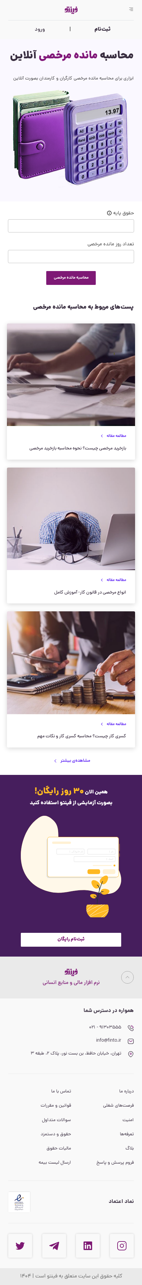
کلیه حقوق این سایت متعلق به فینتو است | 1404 (71, 1276)
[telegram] (54, 1246)
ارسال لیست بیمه (55, 1162)
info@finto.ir (108, 1040)
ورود (40, 30)
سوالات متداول (56, 1120)
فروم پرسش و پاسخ (115, 1162)
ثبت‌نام (102, 29)
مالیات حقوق (59, 1148)
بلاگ (129, 1148)
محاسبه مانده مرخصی (71, 278)
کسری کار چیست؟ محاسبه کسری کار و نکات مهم (81, 736)
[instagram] (122, 1246)
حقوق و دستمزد (56, 1134)
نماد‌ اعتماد (121, 1202)
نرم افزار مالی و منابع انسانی (71, 983)
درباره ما (126, 1091)
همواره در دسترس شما (109, 1011)
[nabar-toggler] (131, 10)
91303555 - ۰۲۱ (105, 1027)
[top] (127, 977)
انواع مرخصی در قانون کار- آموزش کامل (90, 592)
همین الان (71, 791)
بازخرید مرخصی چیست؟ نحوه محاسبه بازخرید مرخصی (77, 448)
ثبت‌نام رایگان (71, 939)
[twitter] (20, 1246)
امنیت (128, 1120)
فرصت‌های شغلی (118, 1105)
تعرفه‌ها (127, 1134)
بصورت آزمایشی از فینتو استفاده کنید (71, 803)
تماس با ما (61, 1091)
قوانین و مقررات (56, 1105)
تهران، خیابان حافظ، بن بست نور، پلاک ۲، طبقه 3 (76, 1053)
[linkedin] (88, 1246)
